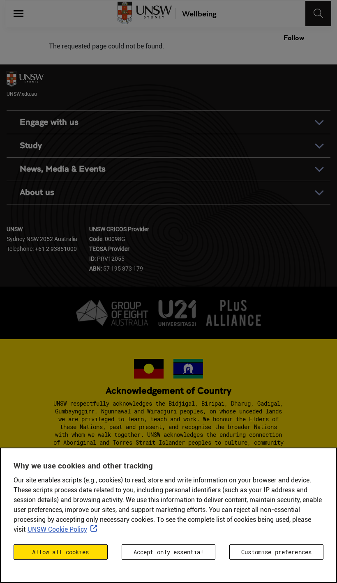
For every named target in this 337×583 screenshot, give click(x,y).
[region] (168, 515)
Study (31, 145)
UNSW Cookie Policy (57, 529)
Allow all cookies (60, 552)
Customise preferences (276, 552)
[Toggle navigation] (318, 13)
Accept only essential (169, 552)
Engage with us (49, 122)
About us (37, 192)
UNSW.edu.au (22, 93)
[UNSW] (144, 13)
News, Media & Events (63, 169)
